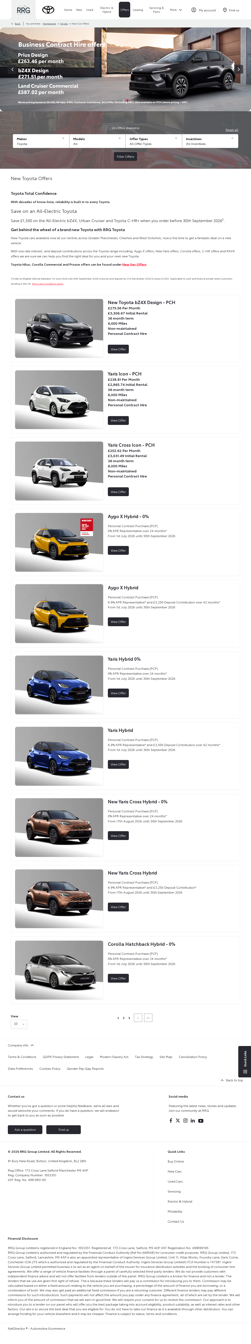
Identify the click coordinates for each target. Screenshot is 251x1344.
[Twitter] (178, 1120)
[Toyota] (48, 10)
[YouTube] (201, 1120)
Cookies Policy (49, 1068)
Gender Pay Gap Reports (85, 1068)
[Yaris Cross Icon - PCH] (59, 471)
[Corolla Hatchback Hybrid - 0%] (59, 970)
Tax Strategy (144, 1056)
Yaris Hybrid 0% (124, 658)
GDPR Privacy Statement (61, 1056)
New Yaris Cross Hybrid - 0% (137, 801)
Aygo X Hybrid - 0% (128, 516)
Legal (89, 1056)
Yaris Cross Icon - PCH (131, 444)
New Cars (175, 1171)
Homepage (49, 23)
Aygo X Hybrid (123, 587)
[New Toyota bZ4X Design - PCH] (59, 328)
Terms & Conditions (22, 1056)
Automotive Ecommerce (47, 1328)
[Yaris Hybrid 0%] (59, 685)
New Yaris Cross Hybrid (132, 872)
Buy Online (176, 1161)
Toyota (64, 23)
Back (17, 23)
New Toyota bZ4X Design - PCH (141, 302)
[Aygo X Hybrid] (59, 613)
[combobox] (19, 1024)
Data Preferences (20, 1068)
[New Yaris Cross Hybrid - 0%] (59, 827)
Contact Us (176, 1221)
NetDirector (17, 1328)
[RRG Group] (23, 10)
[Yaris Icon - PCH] (59, 399)
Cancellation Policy (193, 1056)
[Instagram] (185, 1120)
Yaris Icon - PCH (125, 373)
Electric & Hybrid (180, 1201)
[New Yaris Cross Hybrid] (59, 898)
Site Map (166, 1056)
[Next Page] (138, 1018)
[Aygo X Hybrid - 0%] (59, 542)
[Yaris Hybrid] (59, 756)
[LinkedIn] (193, 1120)
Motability (175, 1211)
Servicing (174, 1191)
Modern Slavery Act (114, 1056)
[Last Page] (148, 1018)
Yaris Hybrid (120, 730)
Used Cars (175, 1181)
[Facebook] (171, 1120)
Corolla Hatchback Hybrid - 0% (141, 943)
